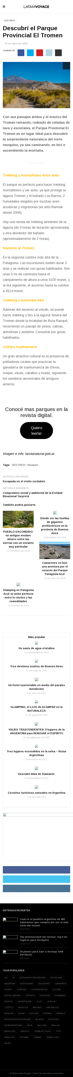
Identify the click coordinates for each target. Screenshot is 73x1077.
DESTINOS (18, 464)
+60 (5, 978)
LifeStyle (25, 944)
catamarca (60, 984)
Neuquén (32, 464)
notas (21, 1013)
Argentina (9, 984)
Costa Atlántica (39, 990)
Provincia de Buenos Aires (17, 1019)
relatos (39, 1019)
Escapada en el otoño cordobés (24, 481)
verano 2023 (52, 1037)
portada (47, 1013)
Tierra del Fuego (42, 1031)
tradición (9, 1037)
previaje (60, 1013)
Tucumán (24, 1037)
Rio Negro (53, 1019)
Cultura (56, 990)
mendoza (23, 1008)
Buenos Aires (26, 984)
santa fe (25, 1031)
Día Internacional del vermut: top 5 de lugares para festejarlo (43, 938)
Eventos (8, 1002)
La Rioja (51, 1002)
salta (29, 1025)
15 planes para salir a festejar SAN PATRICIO (41, 953)
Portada (24, 958)
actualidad (56, 978)
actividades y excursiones (32, 978)
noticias (33, 1013)
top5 (58, 1031)
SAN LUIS (55, 1025)
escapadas (60, 996)
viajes (7, 1043)
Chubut (8, 990)
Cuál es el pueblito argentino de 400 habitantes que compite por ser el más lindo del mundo (44, 922)
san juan (42, 1025)
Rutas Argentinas (13, 1025)
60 (13, 978)
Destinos (9, 21)
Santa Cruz (10, 1031)
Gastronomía (24, 1002)
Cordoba (21, 990)
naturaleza (52, 1008)
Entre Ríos (44, 996)
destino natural (12, 996)
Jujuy (39, 1002)
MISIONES (37, 1008)
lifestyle (8, 1008)
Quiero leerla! (36, 430)
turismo (38, 1037)
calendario (44, 984)
